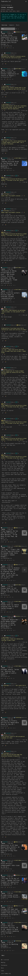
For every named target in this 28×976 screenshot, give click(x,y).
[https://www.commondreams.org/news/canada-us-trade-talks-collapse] (24, 551)
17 (2, 678)
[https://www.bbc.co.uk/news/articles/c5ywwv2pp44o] (24, 897)
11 (2, 560)
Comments (11, 25)
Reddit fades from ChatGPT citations (10, 195)
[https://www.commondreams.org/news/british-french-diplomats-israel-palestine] (24, 272)
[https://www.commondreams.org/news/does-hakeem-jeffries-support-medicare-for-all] (24, 880)
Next (3, 955)
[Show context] (2, 59)
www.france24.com (5, 595)
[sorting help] (16, 28)
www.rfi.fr (3, 610)
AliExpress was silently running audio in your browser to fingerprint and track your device (13, 88)
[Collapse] (2, 53)
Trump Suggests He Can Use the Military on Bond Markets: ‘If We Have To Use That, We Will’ (13, 179)
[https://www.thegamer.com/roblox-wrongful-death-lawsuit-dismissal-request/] (24, 570)
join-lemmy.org (6, 973)
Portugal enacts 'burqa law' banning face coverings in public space (12, 639)
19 (2, 856)
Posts (17, 25)
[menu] (26, 1)
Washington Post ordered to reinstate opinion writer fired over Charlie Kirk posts (13, 57)
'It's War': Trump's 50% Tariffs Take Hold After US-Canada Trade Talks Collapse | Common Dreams (13, 351)
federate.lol (6, 1)
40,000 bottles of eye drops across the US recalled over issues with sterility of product (13, 329)
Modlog (3, 962)
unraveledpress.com (6, 916)
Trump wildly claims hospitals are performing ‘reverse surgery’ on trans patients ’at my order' (13, 312)
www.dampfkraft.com (6, 947)
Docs (2, 968)
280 (3, 728)
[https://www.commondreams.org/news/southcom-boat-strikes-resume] (24, 163)
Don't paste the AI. (21, 685)
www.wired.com (4, 726)
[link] (4, 48)
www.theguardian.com (6, 77)
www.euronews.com (5, 676)
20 (2, 580)
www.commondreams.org (6, 45)
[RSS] (18, 28)
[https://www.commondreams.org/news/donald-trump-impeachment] (24, 37)
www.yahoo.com (4, 539)
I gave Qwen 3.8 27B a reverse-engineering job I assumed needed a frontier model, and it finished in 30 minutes (13, 142)
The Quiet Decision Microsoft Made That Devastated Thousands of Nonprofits (11, 755)
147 (3, 541)
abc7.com (3, 934)
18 (2, 936)
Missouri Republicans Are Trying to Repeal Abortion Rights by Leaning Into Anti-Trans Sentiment (12, 372)
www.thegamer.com (5, 578)
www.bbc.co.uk (4, 898)
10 (2, 285)
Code (2, 970)
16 (2, 887)
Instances (4, 965)
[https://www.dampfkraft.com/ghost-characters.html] (24, 946)
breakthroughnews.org (6, 868)
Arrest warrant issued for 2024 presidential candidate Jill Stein (13, 737)
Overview (4, 25)
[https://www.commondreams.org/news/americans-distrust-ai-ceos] (24, 847)
